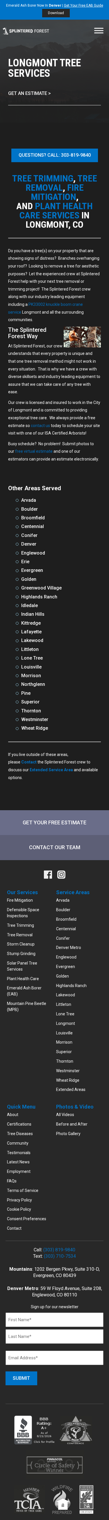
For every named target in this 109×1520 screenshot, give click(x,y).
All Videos (65, 1114)
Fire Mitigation (20, 900)
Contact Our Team (54, 847)
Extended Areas (70, 1089)
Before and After (71, 1124)
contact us (40, 425)
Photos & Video (75, 1107)
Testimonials (19, 1152)
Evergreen (65, 966)
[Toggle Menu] (98, 30)
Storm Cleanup (21, 944)
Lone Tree (65, 1014)
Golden (62, 976)
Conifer (63, 938)
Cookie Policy (19, 1209)
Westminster (68, 1070)
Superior (64, 1051)
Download (56, 13)
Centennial (66, 928)
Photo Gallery (68, 1133)
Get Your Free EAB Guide (83, 5)
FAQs (12, 1181)
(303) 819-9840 (59, 1250)
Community (17, 1143)
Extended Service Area (51, 770)
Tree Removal (20, 935)
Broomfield (66, 919)
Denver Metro (68, 947)
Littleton (63, 1004)
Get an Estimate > (29, 93)
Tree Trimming (20, 925)
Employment (19, 1171)
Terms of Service (22, 1190)
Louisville (64, 1033)
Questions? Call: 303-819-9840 (55, 155)
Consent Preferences (26, 1218)
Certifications (19, 1124)
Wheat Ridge (67, 1080)
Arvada (62, 900)
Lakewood (65, 995)
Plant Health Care (23, 978)
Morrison (64, 1042)
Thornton (64, 1061)
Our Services (22, 892)
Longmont (65, 1023)
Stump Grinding (21, 953)
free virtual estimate (34, 451)
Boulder (63, 909)
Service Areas (73, 892)
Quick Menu (21, 1107)
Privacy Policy (19, 1200)
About (12, 1114)
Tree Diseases (20, 1133)
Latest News (18, 1162)
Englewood (66, 957)
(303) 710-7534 (60, 1256)
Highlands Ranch (71, 985)
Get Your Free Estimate (54, 822)
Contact (14, 1228)
